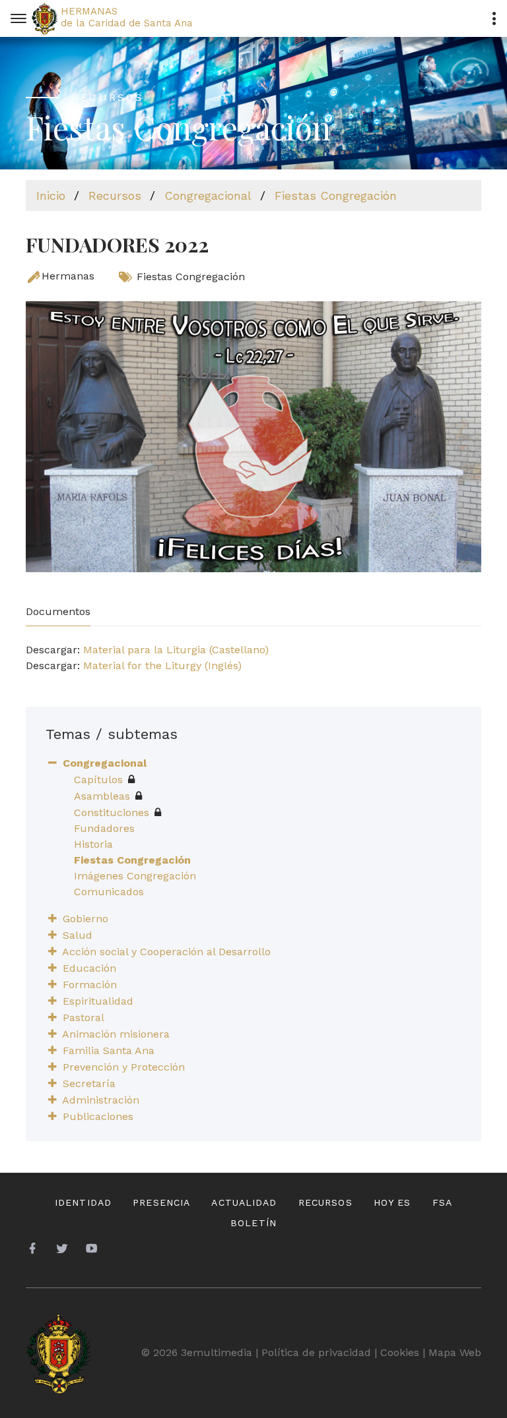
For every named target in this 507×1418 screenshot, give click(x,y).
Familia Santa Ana (108, 1050)
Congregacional (208, 195)
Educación (89, 968)
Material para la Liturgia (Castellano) (176, 649)
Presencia (161, 1202)
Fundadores (104, 828)
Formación (90, 984)
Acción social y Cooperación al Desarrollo (166, 951)
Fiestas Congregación (336, 195)
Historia (93, 844)
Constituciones (111, 812)
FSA (442, 1202)
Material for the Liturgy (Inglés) (162, 665)
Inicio (50, 195)
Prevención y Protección (124, 1067)
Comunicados (109, 891)
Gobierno (85, 918)
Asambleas (102, 796)
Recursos (114, 195)
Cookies (399, 1352)
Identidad (83, 1202)
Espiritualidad (98, 1001)
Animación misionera (116, 1034)
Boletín (253, 1223)
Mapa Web (454, 1352)
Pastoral (83, 1017)
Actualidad (244, 1202)
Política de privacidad (316, 1352)
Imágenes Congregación (135, 876)
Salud (77, 935)
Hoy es (392, 1202)
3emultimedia (216, 1352)
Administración (100, 1100)
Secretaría (89, 1083)
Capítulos (98, 779)
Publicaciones (98, 1116)
